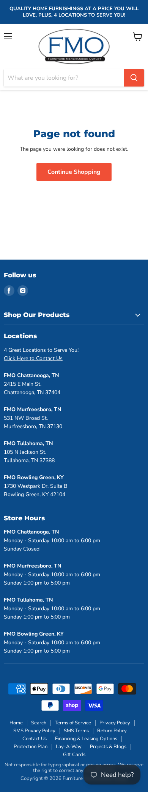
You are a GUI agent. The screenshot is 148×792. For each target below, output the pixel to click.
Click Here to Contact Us (33, 358)
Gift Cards (74, 754)
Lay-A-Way (69, 746)
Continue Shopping (74, 172)
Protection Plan (30, 746)
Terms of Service (73, 722)
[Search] (134, 78)
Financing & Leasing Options (86, 738)
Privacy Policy (114, 722)
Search (38, 722)
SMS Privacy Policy (34, 730)
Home (16, 722)
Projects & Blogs (108, 746)
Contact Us (34, 738)
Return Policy (112, 730)
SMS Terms (76, 730)
